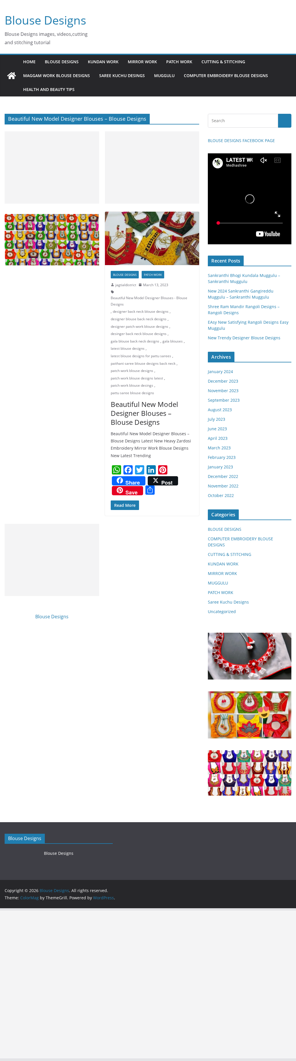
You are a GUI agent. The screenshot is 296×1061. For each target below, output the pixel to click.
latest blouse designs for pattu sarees (141, 355)
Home (29, 61)
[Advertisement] (52, 167)
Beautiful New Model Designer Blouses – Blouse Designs (144, 413)
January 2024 (220, 371)
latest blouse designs (128, 348)
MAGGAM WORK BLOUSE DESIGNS (56, 75)
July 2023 (216, 419)
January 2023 (220, 467)
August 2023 (220, 409)
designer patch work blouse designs (139, 326)
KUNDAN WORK (103, 61)
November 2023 (223, 390)
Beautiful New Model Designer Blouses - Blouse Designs (149, 301)
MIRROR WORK (142, 61)
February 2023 (222, 457)
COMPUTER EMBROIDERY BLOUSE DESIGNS (226, 75)
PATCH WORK (179, 61)
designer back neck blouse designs (141, 311)
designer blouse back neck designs (138, 319)
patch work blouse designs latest (137, 378)
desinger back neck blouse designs (138, 333)
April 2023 (217, 438)
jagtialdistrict (125, 284)
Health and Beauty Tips (49, 89)
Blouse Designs (45, 20)
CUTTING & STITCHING (223, 61)
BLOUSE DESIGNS (62, 61)
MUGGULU (164, 75)
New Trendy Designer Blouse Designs (244, 337)
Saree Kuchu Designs (228, 602)
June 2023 (217, 428)
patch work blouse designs (132, 370)
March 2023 (219, 448)
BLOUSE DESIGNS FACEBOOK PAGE (241, 140)
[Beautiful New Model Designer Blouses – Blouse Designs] (152, 238)
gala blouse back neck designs (135, 341)
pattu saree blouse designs (132, 392)
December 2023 (223, 381)
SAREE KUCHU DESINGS (122, 75)
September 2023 (224, 400)
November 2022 (223, 486)
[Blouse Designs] (11, 76)
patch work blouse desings (132, 385)
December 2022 (223, 476)
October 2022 (221, 495)
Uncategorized (222, 611)
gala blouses (172, 341)
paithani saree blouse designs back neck (143, 363)
